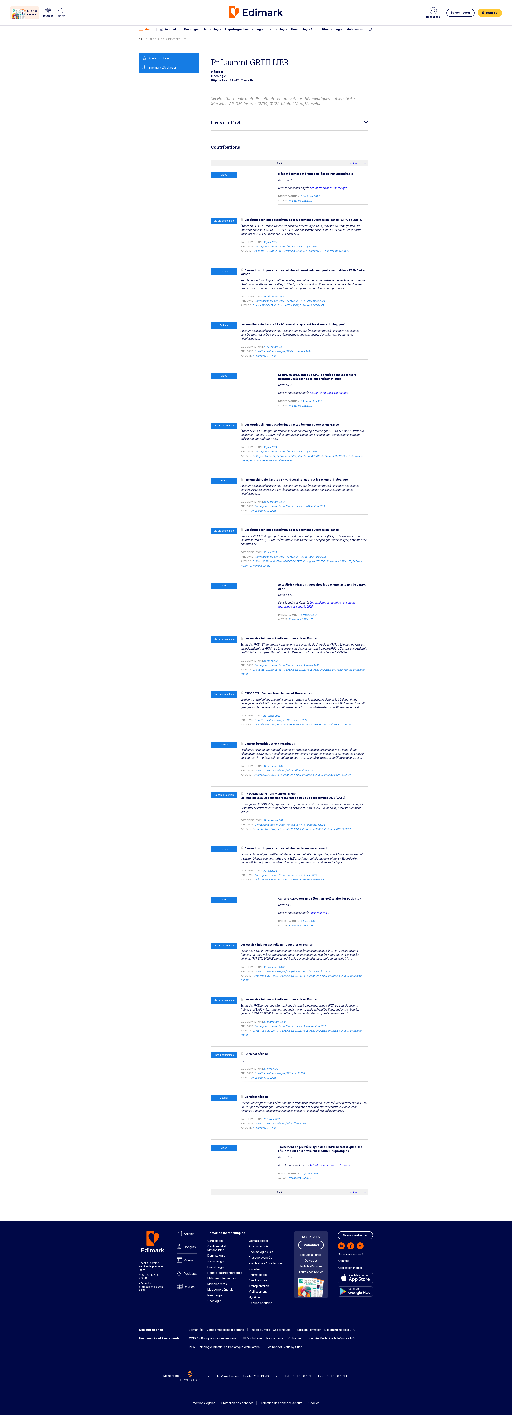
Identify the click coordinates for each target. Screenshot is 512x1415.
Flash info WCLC (319, 913)
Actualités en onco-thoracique (328, 188)
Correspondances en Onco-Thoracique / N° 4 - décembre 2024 (290, 301)
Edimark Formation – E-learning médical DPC (326, 1329)
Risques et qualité (260, 1303)
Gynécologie (215, 1261)
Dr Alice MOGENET (263, 305)
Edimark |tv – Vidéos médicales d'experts (216, 1329)
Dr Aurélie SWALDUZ (264, 724)
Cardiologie (215, 1240)
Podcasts (190, 1274)
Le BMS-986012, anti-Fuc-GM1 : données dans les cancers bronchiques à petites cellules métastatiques (317, 377)
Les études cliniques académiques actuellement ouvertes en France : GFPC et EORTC (303, 220)
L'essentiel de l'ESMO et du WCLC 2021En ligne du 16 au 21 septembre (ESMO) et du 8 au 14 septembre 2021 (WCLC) (293, 796)
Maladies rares (217, 1284)
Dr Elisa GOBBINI (339, 251)
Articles (189, 1234)
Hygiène (254, 1297)
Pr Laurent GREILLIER (301, 200)
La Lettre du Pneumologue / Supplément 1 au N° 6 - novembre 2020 (293, 971)
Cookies (313, 1403)
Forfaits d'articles (311, 1266)
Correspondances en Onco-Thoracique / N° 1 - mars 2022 (287, 665)
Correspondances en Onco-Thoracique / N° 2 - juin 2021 (286, 875)
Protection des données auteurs (281, 1403)
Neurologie (214, 1295)
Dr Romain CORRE (293, 251)
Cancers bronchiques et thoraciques (270, 743)
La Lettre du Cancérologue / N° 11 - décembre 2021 (284, 770)
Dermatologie (277, 29)
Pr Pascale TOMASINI (286, 305)
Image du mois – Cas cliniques (270, 1329)
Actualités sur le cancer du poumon (331, 1165)
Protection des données (237, 1403)
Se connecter (460, 12)
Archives (343, 1260)
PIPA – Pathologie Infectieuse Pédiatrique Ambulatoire (224, 1347)
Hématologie (212, 29)
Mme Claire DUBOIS (309, 456)
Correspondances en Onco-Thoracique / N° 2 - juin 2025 (286, 246)
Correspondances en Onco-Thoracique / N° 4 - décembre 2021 (290, 824)
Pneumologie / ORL (304, 29)
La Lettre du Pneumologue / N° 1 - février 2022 (281, 720)
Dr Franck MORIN (286, 456)
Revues (189, 1287)
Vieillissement (258, 1291)
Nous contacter (355, 1235)
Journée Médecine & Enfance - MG (331, 1338)
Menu (148, 29)
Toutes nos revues (311, 1272)
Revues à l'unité (311, 1254)
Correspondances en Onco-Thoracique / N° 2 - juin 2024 (286, 451)
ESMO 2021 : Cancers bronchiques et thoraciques (278, 693)
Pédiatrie (255, 1269)
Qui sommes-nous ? (351, 1254)
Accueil (170, 29)
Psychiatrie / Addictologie (266, 1263)
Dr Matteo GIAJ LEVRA (265, 976)
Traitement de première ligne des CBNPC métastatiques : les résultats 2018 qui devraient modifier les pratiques (320, 1149)
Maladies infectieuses (362, 29)
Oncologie (191, 29)
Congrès (190, 1247)
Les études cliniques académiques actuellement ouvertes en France (292, 424)
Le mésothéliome (257, 1054)
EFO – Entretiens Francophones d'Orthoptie (272, 1338)
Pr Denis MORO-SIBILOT (337, 724)
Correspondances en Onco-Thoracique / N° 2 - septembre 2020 (291, 1026)
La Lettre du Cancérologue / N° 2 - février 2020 (281, 1123)
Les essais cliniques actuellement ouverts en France (281, 638)
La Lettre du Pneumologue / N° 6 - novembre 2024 (283, 351)
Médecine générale (220, 1289)
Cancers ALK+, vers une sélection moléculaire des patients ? (319, 898)
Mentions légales (204, 1403)
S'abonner (311, 1245)
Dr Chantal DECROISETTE (267, 251)
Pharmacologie (259, 1246)
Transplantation (259, 1286)
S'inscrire (490, 13)
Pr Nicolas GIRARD (312, 724)
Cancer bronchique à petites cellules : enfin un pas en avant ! (286, 848)
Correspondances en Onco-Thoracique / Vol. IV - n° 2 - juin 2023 (290, 557)
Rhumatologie (332, 29)
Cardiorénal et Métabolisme (216, 1248)
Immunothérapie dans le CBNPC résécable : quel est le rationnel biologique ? (293, 324)
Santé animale (258, 1280)
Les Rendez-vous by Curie (284, 1347)
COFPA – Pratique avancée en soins (212, 1338)
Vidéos (189, 1260)
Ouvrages (311, 1260)
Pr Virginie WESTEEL (264, 456)
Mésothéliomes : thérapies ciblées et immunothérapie (315, 174)
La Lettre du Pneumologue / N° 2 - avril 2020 (280, 1073)
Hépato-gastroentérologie (244, 29)
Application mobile (350, 1267)
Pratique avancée (260, 1257)
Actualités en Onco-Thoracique (329, 393)
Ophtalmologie (258, 1240)
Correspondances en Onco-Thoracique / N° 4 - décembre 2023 (290, 506)
